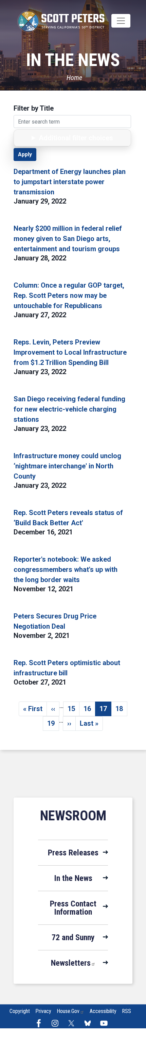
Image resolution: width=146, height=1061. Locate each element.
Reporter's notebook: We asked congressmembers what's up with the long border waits (65, 569)
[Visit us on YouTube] (105, 1023)
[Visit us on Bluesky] (89, 1023)
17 (105, 710)
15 (73, 710)
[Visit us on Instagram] (56, 1023)
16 (89, 710)
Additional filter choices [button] (76, 138)
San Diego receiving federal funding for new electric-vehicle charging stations (69, 409)
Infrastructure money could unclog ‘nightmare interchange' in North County (67, 466)
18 (121, 710)
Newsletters (71, 963)
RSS (126, 1011)
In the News (73, 878)
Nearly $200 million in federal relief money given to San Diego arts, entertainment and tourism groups (68, 238)
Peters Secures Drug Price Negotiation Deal (55, 621)
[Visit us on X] (73, 1023)
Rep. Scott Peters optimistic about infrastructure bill (67, 668)
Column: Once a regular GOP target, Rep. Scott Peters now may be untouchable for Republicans (69, 295)
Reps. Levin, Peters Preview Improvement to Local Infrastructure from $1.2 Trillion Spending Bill (70, 352)
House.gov (68, 1011)
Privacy (43, 1011)
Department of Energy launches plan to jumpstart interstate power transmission (70, 181)
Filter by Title (34, 108)
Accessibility (103, 1011)
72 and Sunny (73, 937)
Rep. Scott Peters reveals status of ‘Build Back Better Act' (68, 518)
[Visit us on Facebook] (40, 1023)
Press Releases (73, 852)
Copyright (20, 1011)
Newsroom (73, 816)
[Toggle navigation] (120, 21)
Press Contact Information (73, 908)
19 (53, 725)
